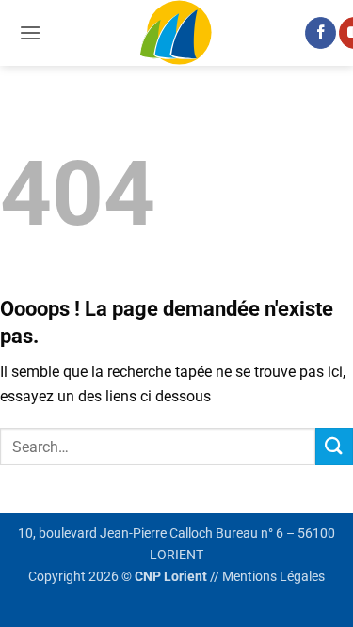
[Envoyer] (334, 446)
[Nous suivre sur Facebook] (320, 33)
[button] (30, 32)
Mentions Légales (273, 577)
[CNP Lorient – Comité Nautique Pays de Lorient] (177, 33)
